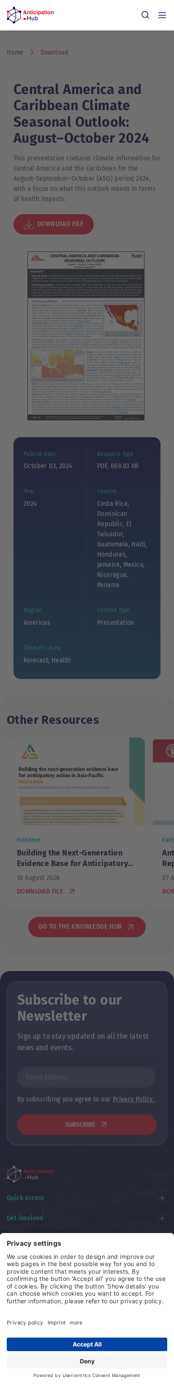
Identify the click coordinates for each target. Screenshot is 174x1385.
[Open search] (145, 15)
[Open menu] (162, 15)
